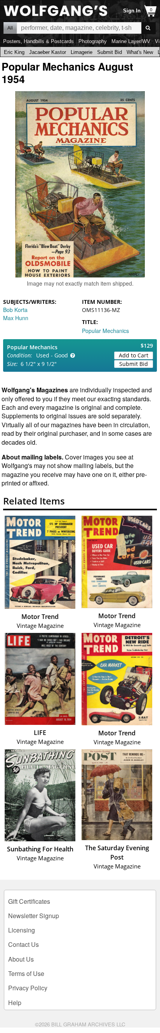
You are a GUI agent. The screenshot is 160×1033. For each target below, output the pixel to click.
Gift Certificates (29, 901)
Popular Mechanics (105, 331)
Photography (92, 41)
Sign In (132, 11)
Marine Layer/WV (130, 41)
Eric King (14, 52)
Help (14, 1002)
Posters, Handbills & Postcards (38, 41)
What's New (140, 52)
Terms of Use (26, 973)
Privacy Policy (27, 987)
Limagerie (81, 52)
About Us (21, 959)
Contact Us (23, 944)
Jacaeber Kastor (47, 52)
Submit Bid (109, 52)
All (10, 28)
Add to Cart (133, 355)
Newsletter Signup (33, 915)
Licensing (21, 930)
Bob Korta (15, 310)
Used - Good (52, 355)
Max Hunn (15, 318)
